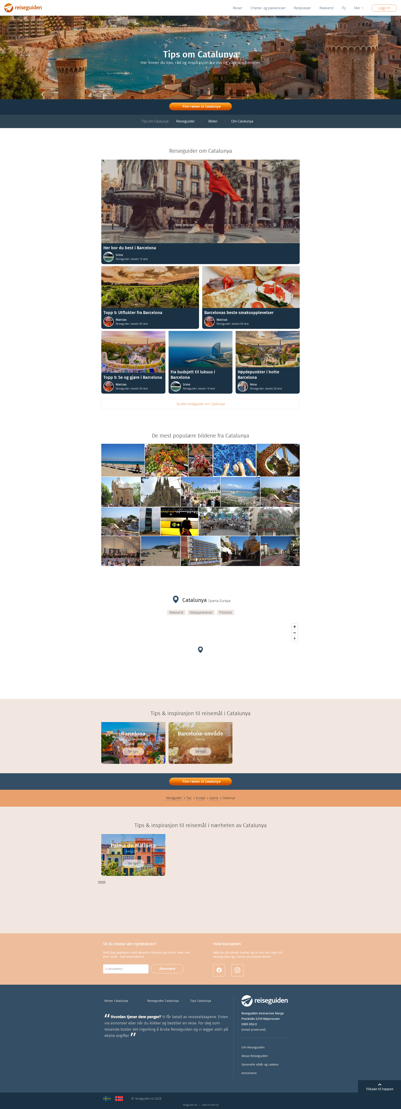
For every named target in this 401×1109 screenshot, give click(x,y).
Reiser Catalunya (116, 1001)
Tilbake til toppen (379, 1089)
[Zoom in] (295, 627)
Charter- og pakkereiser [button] (268, 8)
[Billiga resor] (107, 1098)
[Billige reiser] (119, 1098)
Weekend (326, 8)
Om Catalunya (242, 121)
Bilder (213, 121)
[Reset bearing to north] (295, 639)
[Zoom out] (295, 633)
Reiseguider (185, 121)
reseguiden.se (190, 1105)
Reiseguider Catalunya (163, 1001)
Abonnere (167, 969)
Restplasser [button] (302, 8)
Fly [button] (344, 8)
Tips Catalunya (200, 1001)
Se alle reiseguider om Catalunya (200, 404)
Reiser (237, 8)
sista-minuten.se (210, 1105)
